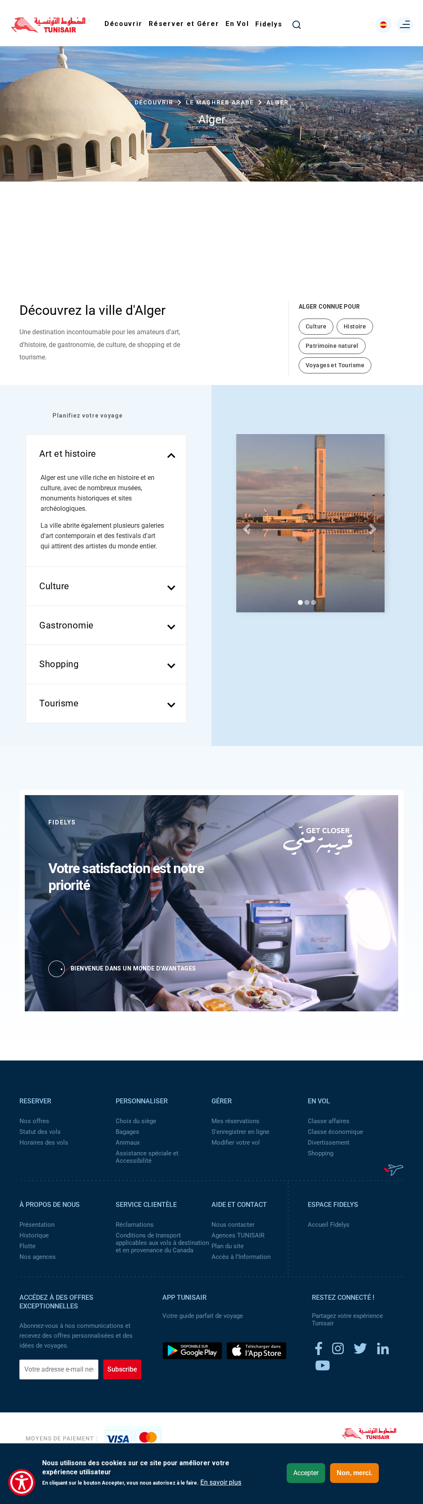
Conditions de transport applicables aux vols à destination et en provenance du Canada (162, 1243)
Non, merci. (354, 1472)
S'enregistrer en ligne (240, 1132)
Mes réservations (235, 1121)
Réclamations (135, 1224)
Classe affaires (328, 1121)
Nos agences (37, 1257)
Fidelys (268, 24)
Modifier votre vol (236, 1142)
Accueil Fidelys (328, 1224)
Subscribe (122, 1369)
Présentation (37, 1224)
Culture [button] (54, 586)
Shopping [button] (58, 664)
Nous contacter (233, 1224)
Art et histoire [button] (67, 454)
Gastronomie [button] (66, 625)
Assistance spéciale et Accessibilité (147, 1157)
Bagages (127, 1132)
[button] (245, 526)
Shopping (320, 1153)
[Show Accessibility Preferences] (21, 1482)
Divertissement (328, 1142)
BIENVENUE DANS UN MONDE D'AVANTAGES (133, 968)
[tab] (106, 453)
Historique (34, 1235)
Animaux (128, 1142)
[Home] (48, 29)
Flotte (27, 1246)
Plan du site (228, 1246)
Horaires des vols (43, 1142)
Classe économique (335, 1132)
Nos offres (34, 1121)
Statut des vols (40, 1132)
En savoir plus (220, 1482)
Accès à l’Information (241, 1257)
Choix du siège (136, 1121)
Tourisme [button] (58, 703)
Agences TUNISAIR (238, 1235)
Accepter (305, 1473)
